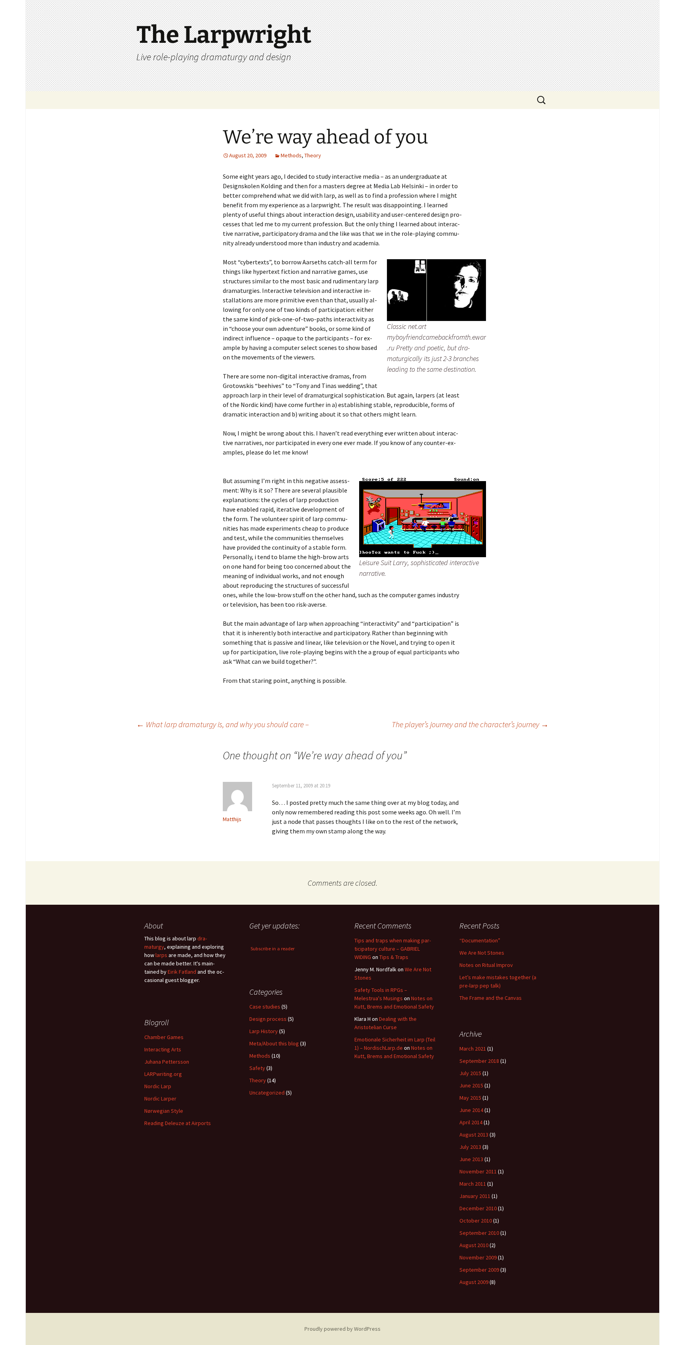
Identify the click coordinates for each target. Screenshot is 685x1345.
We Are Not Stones (481, 952)
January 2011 (474, 1196)
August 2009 (473, 1282)
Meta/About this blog (274, 1043)
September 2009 (479, 1269)
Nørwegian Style (163, 1110)
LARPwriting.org (163, 1074)
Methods (291, 155)
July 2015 (470, 1073)
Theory (312, 155)
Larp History (263, 1031)
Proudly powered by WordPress (342, 1328)
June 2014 (471, 1110)
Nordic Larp (157, 1086)
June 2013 (471, 1159)
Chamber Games (164, 1037)
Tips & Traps (393, 957)
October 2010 (475, 1220)
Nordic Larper (160, 1098)
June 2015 (471, 1085)
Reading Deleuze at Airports (177, 1123)
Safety (257, 1068)
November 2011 (478, 1171)
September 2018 (479, 1060)
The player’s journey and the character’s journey (470, 724)
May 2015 (470, 1097)
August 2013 (473, 1134)
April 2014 (470, 1122)
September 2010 (479, 1232)
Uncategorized (267, 1092)
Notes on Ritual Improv (486, 965)
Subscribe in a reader (273, 948)
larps (161, 955)
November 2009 (478, 1257)
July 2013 (470, 1146)
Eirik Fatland (182, 971)
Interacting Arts (162, 1049)
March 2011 (472, 1183)
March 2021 (472, 1048)
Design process (268, 1018)
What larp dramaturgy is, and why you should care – (222, 724)
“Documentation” (479, 940)
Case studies (264, 1006)
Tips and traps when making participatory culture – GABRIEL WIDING (392, 949)
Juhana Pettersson (166, 1061)
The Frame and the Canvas (490, 997)
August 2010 (473, 1245)
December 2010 (478, 1208)
